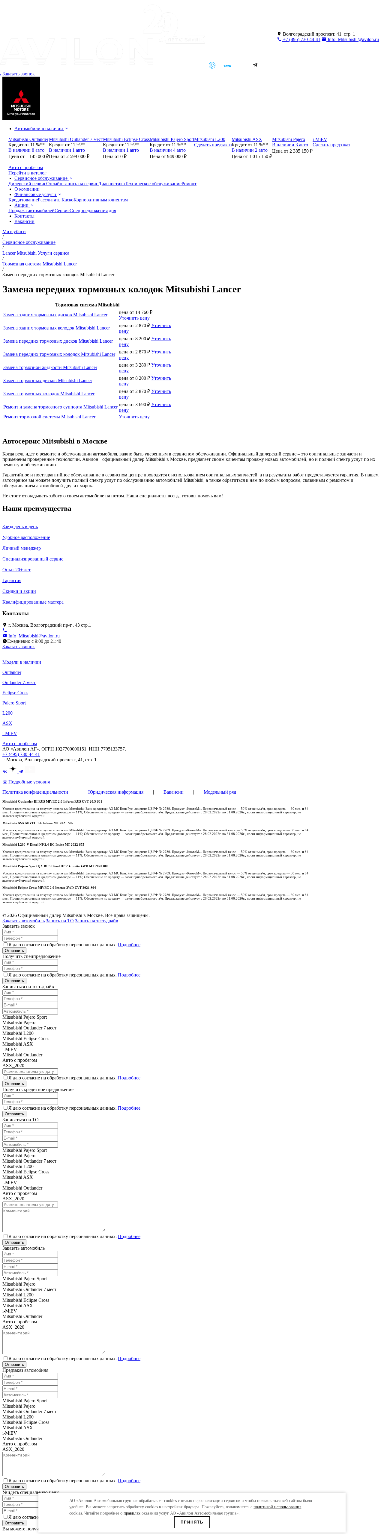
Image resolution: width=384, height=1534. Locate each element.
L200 (7, 713)
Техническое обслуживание (153, 183)
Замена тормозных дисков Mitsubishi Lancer (47, 380)
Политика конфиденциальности (35, 792)
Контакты (24, 215)
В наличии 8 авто (26, 150)
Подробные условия (28, 781)
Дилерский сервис (27, 183)
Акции (22, 205)
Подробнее (129, 944)
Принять (192, 1522)
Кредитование (23, 199)
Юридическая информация (115, 792)
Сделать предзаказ (213, 144)
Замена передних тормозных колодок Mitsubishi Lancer (59, 354)
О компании (27, 189)
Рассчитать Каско (56, 199)
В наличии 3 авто (290, 144)
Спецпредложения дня (93, 210)
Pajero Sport (14, 702)
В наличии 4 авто (168, 150)
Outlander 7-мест (19, 682)
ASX (7, 723)
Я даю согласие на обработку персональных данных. (74, 944)
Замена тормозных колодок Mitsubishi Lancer (48, 393)
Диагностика (111, 183)
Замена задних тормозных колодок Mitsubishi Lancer (56, 327)
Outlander (11, 672)
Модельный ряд (220, 792)
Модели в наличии (21, 662)
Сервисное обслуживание (41, 178)
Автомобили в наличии (39, 128)
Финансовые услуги (35, 194)
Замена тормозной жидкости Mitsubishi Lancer (50, 367)
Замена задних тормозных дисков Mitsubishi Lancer (55, 314)
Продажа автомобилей (31, 210)
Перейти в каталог (27, 172)
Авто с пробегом (19, 743)
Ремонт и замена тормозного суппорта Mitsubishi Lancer (60, 406)
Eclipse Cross (15, 692)
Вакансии (24, 221)
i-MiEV (9, 733)
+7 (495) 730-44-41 (301, 39)
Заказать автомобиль (23, 920)
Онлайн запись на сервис (72, 183)
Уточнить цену (134, 318)
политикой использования (277, 1507)
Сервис (62, 210)
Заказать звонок (18, 646)
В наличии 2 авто (250, 150)
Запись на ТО (60, 920)
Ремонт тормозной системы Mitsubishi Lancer (49, 416)
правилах (132, 1513)
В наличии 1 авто (67, 150)
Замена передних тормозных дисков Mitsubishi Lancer (58, 341)
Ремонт (189, 183)
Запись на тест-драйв (96, 920)
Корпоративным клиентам (101, 199)
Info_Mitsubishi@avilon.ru (352, 39)
